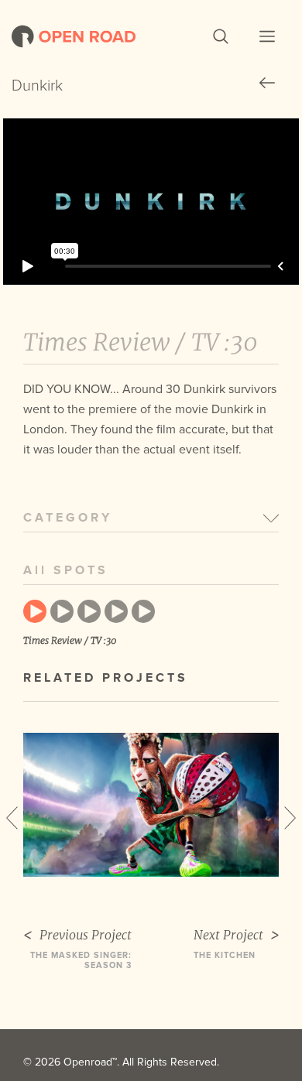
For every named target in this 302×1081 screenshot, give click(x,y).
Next (290, 818)
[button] (220, 36)
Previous (12, 818)
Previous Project (85, 935)
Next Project (228, 935)
